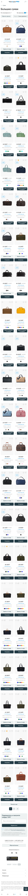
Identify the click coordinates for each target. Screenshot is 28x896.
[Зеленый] (4, 83)
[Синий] (20, 46)
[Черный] (21, 46)
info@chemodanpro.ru (14, 849)
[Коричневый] (6, 219)
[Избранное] (20, 894)
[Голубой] (5, 151)
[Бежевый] (7, 46)
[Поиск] (2, 894)
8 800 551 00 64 (9, 840)
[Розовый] (19, 429)
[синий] (7, 327)
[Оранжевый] (8, 83)
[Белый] (22, 429)
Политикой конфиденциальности (18, 830)
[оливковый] (8, 327)
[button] (26, 894)
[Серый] (21, 395)
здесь (2, 890)
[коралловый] (8, 608)
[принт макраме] (9, 719)
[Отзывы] (18, 58)
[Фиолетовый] (8, 219)
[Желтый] (10, 608)
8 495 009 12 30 (19, 840)
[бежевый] (5, 327)
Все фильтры (21, 12)
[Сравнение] (8, 894)
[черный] (22, 395)
